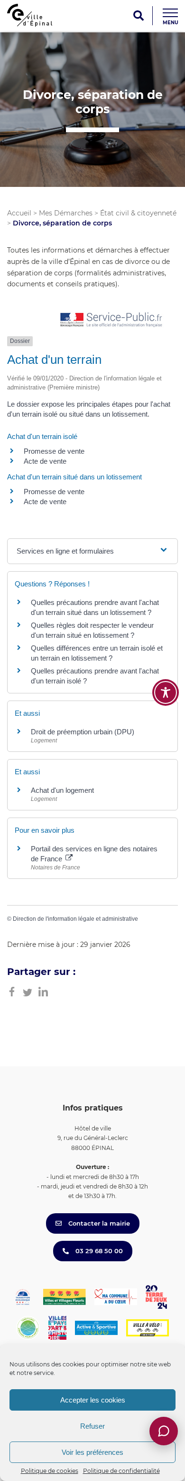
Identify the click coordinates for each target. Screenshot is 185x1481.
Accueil (19, 213)
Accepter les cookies (92, 1400)
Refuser (92, 1426)
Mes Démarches (65, 213)
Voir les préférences (92, 1452)
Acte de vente (45, 461)
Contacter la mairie (98, 1223)
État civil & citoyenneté (138, 213)
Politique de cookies (49, 1470)
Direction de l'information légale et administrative (75, 919)
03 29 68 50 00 (98, 1251)
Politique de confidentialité (121, 1470)
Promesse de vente (54, 451)
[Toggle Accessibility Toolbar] (165, 692)
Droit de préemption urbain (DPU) (82, 732)
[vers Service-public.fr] (111, 320)
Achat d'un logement (62, 790)
